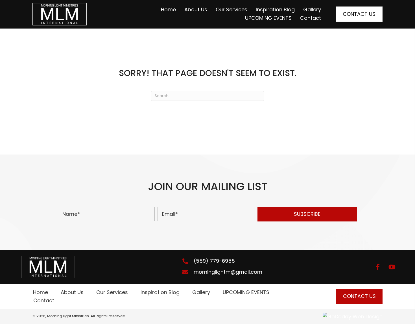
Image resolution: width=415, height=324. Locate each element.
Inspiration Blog (160, 292)
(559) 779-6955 (214, 260)
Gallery (201, 292)
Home (40, 292)
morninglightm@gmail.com (228, 271)
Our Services (112, 292)
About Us (72, 292)
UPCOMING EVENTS (246, 292)
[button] (307, 214)
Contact (43, 300)
